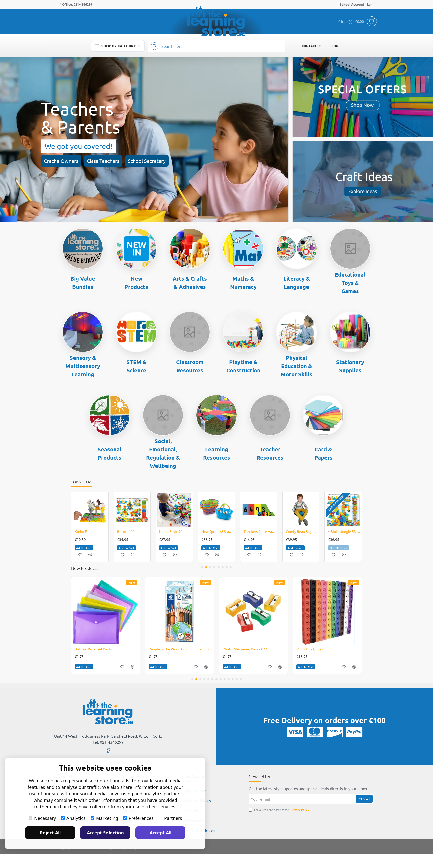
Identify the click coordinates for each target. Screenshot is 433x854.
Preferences (141, 818)
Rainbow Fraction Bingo (344, 531)
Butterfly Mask (170, 531)
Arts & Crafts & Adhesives (190, 282)
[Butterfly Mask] (174, 510)
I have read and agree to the (281, 810)
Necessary (45, 818)
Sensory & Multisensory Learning (82, 366)
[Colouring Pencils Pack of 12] (106, 612)
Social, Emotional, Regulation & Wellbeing (163, 453)
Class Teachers (103, 161)
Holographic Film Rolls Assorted (248, 649)
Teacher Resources (270, 453)
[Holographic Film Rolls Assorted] (253, 612)
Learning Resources (216, 453)
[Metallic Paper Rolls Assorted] (179, 612)
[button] (84, 547)
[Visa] (295, 732)
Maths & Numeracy (243, 282)
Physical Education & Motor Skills (296, 366)
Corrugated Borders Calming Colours (91, 531)
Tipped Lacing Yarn (131, 531)
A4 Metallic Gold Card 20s (316, 649)
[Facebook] (108, 750)
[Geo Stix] (259, 510)
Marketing (107, 818)
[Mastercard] (315, 732)
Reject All (50, 833)
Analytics (76, 818)
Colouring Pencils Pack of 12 (97, 649)
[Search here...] (154, 46)
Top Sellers (81, 482)
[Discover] (335, 732)
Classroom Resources (189, 366)
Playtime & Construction (243, 366)
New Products (136, 282)
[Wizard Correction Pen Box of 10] (216, 510)
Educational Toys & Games (350, 282)
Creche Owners (61, 161)
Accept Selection (105, 833)
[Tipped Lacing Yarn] (132, 510)
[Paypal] (354, 732)
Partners (173, 818)
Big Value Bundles (82, 282)
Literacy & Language (296, 282)
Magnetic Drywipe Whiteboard (302, 531)
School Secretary (147, 161)
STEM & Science (136, 366)
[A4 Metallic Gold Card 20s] (327, 612)
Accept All (160, 833)
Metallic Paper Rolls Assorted (172, 649)
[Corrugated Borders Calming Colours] (90, 510)
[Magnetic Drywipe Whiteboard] (301, 510)
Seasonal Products (109, 453)
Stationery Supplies (350, 366)
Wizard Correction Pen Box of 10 (217, 531)
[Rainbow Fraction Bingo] (343, 510)
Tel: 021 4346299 (108, 741)
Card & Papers (323, 453)
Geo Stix (250, 531)
